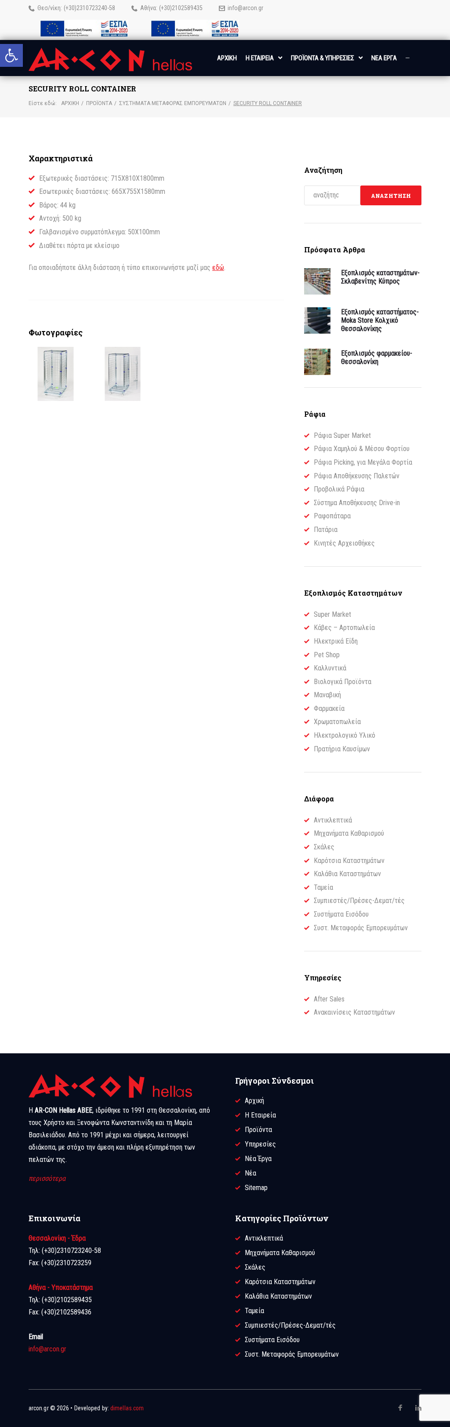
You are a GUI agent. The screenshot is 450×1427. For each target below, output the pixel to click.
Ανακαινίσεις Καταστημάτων (354, 1012)
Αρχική (70, 103)
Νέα (250, 1173)
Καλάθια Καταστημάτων (347, 874)
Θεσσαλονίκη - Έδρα (57, 1238)
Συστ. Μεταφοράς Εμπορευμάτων (361, 928)
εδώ (218, 267)
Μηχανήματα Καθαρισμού (349, 833)
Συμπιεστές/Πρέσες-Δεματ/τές (359, 900)
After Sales (329, 999)
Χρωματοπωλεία (337, 721)
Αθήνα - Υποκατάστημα (61, 1287)
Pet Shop (327, 655)
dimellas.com (127, 1408)
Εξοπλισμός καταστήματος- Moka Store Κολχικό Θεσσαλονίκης (380, 320)
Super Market (332, 614)
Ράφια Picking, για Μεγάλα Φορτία (363, 462)
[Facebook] (400, 1408)
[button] (11, 55)
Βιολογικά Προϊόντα (342, 681)
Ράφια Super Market (342, 435)
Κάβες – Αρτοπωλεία (344, 627)
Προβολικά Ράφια (339, 489)
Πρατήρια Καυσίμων (342, 749)
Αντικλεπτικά (333, 820)
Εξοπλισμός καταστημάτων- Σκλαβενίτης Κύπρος (380, 277)
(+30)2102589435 (181, 7)
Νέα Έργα (258, 1158)
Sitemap (256, 1187)
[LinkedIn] (418, 1407)
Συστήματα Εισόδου (341, 914)
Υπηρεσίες (260, 1144)
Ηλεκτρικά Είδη (336, 641)
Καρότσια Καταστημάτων (349, 860)
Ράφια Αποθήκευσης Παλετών (356, 476)
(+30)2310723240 (85, 7)
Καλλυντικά (330, 668)
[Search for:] (332, 195)
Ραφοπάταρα (332, 516)
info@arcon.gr (245, 7)
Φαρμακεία (329, 708)
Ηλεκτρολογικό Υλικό (344, 735)
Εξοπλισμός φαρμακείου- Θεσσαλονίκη (376, 357)
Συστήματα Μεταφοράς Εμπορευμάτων (172, 103)
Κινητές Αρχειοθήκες (344, 543)
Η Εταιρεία (260, 1115)
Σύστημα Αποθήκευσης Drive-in (357, 503)
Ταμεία (323, 887)
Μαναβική (327, 695)
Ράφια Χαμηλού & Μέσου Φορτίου (362, 448)
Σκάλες (324, 847)
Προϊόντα (99, 103)
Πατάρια (326, 529)
